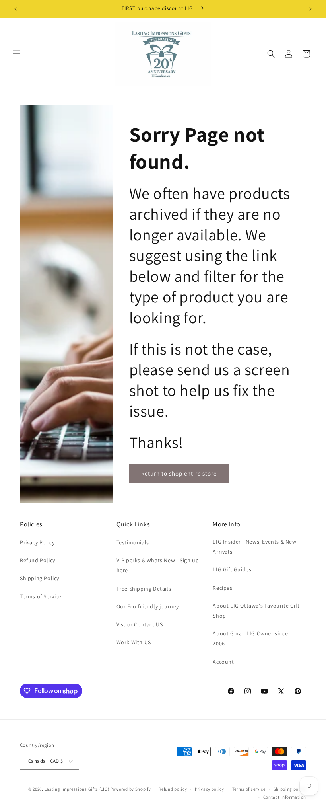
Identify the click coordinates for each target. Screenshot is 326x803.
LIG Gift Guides (232, 569)
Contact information (284, 797)
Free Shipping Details (143, 588)
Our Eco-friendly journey (147, 606)
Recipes (222, 587)
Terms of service (249, 789)
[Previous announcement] (15, 9)
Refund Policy (37, 560)
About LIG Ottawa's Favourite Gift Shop (256, 610)
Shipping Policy (39, 578)
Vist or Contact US (139, 624)
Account (223, 661)
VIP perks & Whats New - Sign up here (157, 565)
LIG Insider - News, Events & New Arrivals (254, 546)
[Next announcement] (310, 9)
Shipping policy (290, 789)
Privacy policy (209, 789)
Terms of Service (41, 596)
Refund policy (173, 789)
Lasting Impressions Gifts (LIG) (77, 789)
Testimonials (132, 542)
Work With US (133, 642)
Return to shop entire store (179, 473)
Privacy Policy (37, 542)
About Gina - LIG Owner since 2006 (250, 638)
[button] (16, 53)
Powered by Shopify (130, 789)
